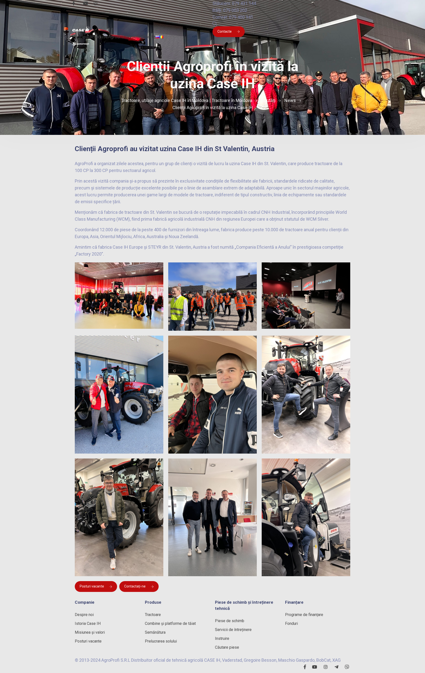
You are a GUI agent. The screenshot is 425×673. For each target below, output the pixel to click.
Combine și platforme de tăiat (170, 623)
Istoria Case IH (88, 623)
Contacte (224, 31)
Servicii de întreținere (233, 629)
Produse (99, 36)
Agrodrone (118, 36)
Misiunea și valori (90, 632)
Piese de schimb (229, 620)
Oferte (149, 36)
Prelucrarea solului (161, 641)
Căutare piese (227, 647)
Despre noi (84, 614)
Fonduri (291, 623)
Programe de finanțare (304, 614)
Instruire (222, 638)
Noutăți (135, 36)
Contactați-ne (135, 586)
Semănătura (155, 632)
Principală (81, 36)
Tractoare (153, 614)
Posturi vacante (92, 586)
